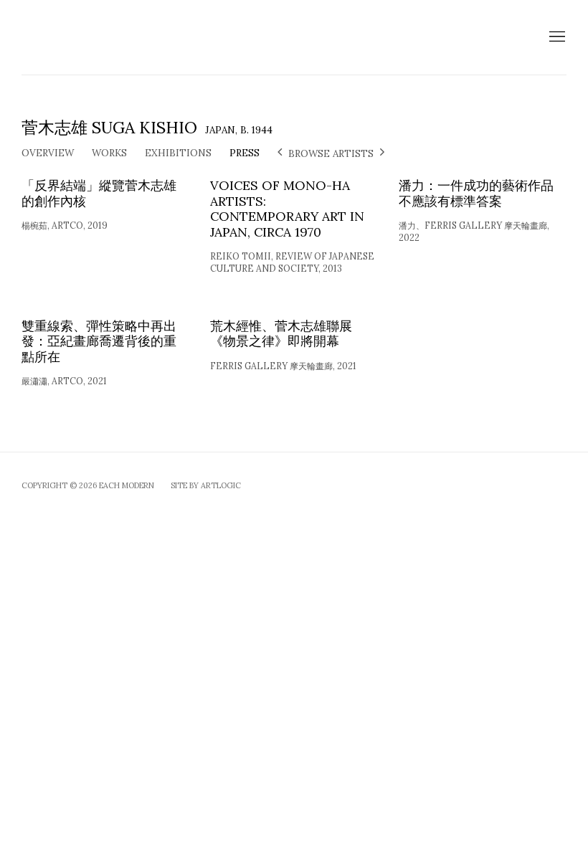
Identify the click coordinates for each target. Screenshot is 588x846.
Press (244, 152)
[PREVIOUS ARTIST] (279, 153)
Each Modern (151, 37)
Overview (48, 152)
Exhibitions (178, 152)
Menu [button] (555, 37)
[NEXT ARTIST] (382, 153)
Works (109, 152)
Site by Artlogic (206, 485)
